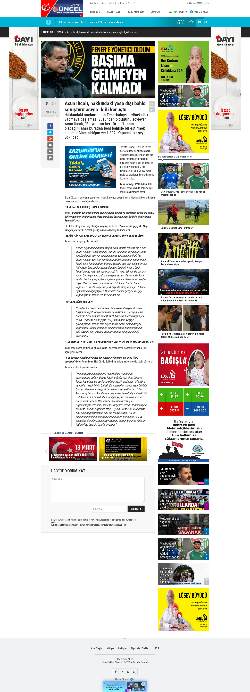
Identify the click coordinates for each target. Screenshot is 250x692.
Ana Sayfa (94, 3)
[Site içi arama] (206, 22)
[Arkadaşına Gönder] (50, 145)
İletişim (122, 648)
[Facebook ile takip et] (115, 672)
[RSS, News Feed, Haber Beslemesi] (122, 672)
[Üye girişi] (128, 672)
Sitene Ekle (132, 3)
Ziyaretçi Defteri (140, 648)
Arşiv (122, 3)
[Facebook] (50, 126)
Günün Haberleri (109, 3)
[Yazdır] (50, 151)
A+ (152, 103)
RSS (156, 648)
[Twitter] (50, 132)
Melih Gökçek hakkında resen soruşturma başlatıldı (89, 22)
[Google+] (50, 138)
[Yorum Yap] (50, 157)
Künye (110, 648)
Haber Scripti (122, 679)
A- (151, 109)
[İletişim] (199, 22)
